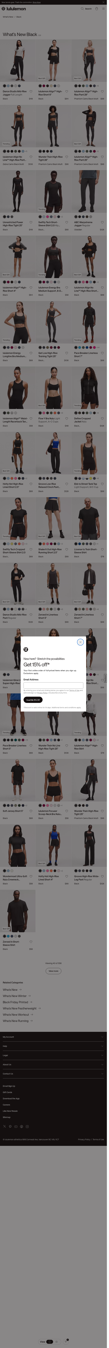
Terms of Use (74, 690)
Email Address (31, 679)
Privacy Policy (42, 693)
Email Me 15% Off (33, 700)
